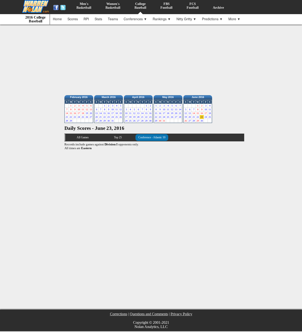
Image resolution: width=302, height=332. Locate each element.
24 (79, 117)
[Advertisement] (152, 59)
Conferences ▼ (135, 18)
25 (83, 117)
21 (67, 117)
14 (100, 113)
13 (96, 113)
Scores (72, 18)
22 (71, 117)
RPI (86, 18)
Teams (113, 18)
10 (112, 109)
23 (75, 117)
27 (91, 117)
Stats (98, 18)
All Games (83, 137)
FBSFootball (166, 5)
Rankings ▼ (162, 18)
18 (116, 113)
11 (116, 109)
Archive (218, 7)
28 (67, 120)
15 (104, 113)
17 (112, 113)
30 (108, 120)
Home (57, 18)
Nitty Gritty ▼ (186, 18)
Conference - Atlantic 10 (151, 137)
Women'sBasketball (112, 5)
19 (87, 113)
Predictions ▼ (212, 18)
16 (108, 113)
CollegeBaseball (140, 5)
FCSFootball (193, 5)
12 (120, 109)
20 (91, 113)
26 (87, 117)
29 (71, 120)
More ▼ (234, 18)
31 (112, 120)
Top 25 (118, 137)
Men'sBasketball (83, 5)
